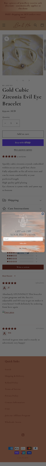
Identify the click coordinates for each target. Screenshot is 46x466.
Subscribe (23, 243)
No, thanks (23, 248)
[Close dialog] (42, 213)
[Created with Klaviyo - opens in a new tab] (23, 253)
